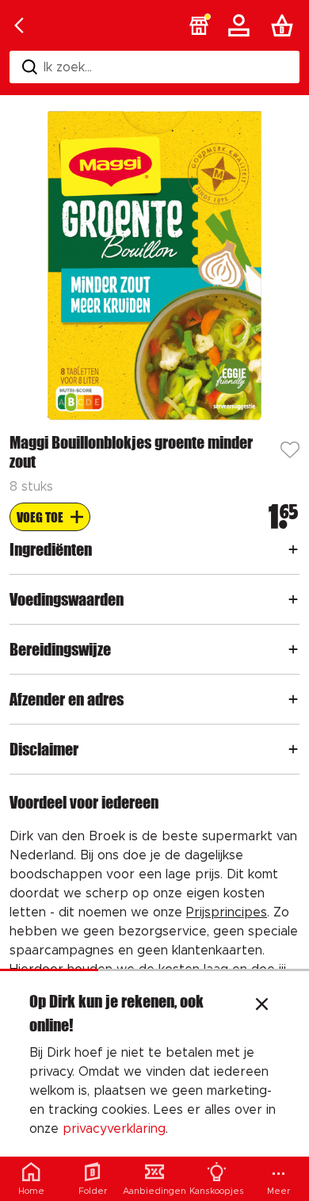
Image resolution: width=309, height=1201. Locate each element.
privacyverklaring (114, 1129)
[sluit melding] (262, 1006)
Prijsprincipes (226, 912)
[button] (199, 25)
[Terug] (19, 25)
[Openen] (293, 549)
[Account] (241, 25)
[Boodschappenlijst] (285, 25)
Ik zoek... (68, 67)
